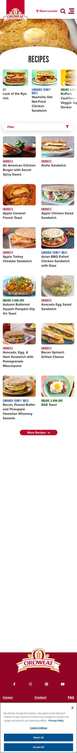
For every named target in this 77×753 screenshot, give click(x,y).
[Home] (15, 15)
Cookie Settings (38, 728)
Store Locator (48, 11)
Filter (10, 127)
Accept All (38, 747)
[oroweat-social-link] (14, 684)
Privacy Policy (56, 720)
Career (8, 697)
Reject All (38, 737)
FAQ (71, 697)
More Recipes (36, 432)
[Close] (72, 708)
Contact (40, 697)
